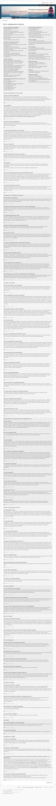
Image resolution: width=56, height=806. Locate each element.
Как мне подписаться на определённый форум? (37, 66)
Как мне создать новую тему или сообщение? (12, 60)
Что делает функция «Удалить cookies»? (12, 39)
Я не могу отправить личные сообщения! (36, 40)
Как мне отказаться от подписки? (34, 67)
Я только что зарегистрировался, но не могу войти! (13, 32)
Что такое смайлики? (8, 82)
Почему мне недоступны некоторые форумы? (13, 67)
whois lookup (30, 760)
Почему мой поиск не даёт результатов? (36, 55)
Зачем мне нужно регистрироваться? (11, 28)
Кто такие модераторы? (33, 29)
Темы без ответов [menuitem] (42, 5)
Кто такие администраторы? (34, 28)
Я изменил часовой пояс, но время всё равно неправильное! (15, 48)
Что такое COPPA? (7, 29)
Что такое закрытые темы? (9, 88)
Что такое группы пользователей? (35, 31)
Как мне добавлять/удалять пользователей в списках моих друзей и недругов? (39, 50)
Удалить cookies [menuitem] (38, 787)
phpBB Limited (39, 740)
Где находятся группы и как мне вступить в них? (37, 32)
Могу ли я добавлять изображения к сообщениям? (13, 83)
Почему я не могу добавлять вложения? (11, 69)
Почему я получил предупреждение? (11, 70)
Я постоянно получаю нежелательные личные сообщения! (39, 42)
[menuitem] (6, 793)
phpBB (15, 237)
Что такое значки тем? (8, 89)
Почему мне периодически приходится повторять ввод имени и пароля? (14, 38)
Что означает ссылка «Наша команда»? (36, 37)
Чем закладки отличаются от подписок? (36, 62)
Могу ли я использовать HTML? (10, 81)
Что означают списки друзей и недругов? (36, 48)
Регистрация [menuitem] (46, 2)
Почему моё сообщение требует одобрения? (12, 75)
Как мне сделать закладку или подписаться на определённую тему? (37, 64)
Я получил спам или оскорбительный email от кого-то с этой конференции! (40, 44)
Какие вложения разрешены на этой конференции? (38, 71)
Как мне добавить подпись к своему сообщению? (13, 62)
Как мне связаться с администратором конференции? (39, 82)
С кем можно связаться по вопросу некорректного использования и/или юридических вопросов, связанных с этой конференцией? (39, 79)
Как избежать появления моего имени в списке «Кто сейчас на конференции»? (15, 45)
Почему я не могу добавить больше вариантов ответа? (14, 65)
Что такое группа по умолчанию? (34, 36)
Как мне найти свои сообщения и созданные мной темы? (39, 59)
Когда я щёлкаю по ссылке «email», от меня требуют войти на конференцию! (15, 56)
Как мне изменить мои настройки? (10, 43)
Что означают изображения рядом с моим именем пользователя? (13, 51)
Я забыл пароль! (7, 36)
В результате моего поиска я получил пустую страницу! (39, 56)
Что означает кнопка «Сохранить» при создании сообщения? (13, 73)
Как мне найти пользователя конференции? (37, 57)
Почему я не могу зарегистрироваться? (11, 31)
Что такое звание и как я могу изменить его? (12, 54)
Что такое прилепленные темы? (10, 87)
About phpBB (23, 742)
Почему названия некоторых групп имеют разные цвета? (39, 34)
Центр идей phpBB (21, 750)
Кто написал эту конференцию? (34, 75)
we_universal (7, 792)
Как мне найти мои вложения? (34, 72)
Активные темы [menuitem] (51, 5)
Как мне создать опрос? (8, 64)
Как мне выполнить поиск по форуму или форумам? (38, 54)
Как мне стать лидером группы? (34, 33)
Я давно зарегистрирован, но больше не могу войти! (14, 34)
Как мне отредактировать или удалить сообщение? (14, 61)
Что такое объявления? (8, 86)
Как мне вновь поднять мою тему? (10, 76)
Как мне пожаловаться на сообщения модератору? (14, 71)
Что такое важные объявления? (10, 84)
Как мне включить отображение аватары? (12, 53)
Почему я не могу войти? (8, 33)
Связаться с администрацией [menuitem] (28, 787)
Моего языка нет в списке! (9, 49)
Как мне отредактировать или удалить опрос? (13, 66)
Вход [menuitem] (52, 2)
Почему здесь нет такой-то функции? (35, 77)
